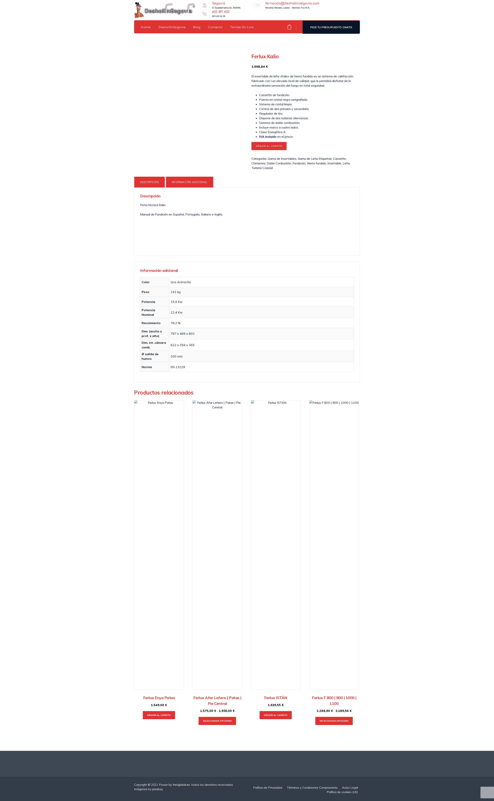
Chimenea (258, 163)
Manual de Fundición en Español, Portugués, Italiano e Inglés (181, 214)
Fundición (299, 163)
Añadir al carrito (269, 145)
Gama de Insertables (282, 159)
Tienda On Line (242, 27)
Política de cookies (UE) (342, 792)
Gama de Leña (308, 159)
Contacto (215, 27)
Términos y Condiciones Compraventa (312, 787)
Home (146, 27)
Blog (196, 27)
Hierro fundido (316, 163)
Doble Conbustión (279, 163)
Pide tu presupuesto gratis (331, 27)
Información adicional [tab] (189, 182)
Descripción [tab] (149, 182)
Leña (346, 163)
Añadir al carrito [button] (159, 715)
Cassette (339, 159)
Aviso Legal (350, 787)
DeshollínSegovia (171, 27)
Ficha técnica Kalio (153, 205)
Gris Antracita (181, 282)
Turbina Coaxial (262, 168)
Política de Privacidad (267, 787)
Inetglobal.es (181, 785)
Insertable (334, 163)
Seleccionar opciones (217, 720)
